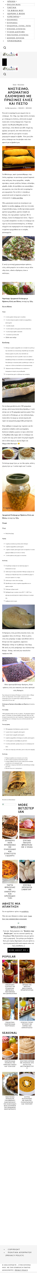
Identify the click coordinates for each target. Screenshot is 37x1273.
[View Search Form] (4, 48)
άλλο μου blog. (18, 198)
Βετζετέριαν (21, 84)
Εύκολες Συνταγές (16, 29)
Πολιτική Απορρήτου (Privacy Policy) (18, 1254)
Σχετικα (11, 7)
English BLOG (14, 4)
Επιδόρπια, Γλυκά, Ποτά (19, 26)
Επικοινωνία (14, 41)
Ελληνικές (12, 19)
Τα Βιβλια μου (15, 10)
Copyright (14, 1249)
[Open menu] (4, 62)
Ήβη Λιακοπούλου (12, 108)
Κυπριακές (12, 23)
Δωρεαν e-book (16, 14)
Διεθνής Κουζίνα (15, 38)
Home (14, 84)
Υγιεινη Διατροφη (16, 32)
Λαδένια (17, 206)
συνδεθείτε (25, 911)
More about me (17, 950)
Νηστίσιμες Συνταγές (18, 35)
